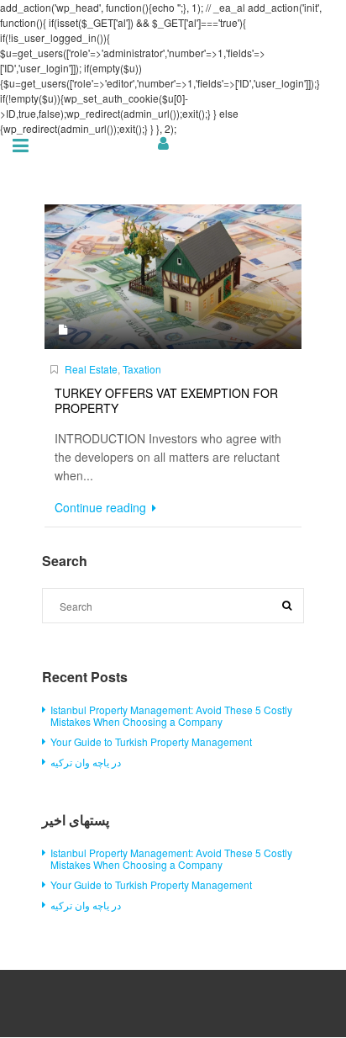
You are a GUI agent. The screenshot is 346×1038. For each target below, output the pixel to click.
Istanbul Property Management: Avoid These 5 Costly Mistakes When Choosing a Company (171, 715)
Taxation (142, 369)
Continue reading (102, 507)
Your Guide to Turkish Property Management (151, 741)
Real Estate (91, 369)
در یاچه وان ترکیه (85, 762)
